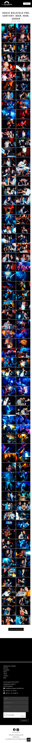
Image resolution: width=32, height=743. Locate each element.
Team (5, 674)
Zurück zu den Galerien (16, 629)
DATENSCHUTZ (16, 735)
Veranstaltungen (9, 666)
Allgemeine (16, 739)
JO (4, 678)
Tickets (27, 3)
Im (16, 737)
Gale (6, 670)
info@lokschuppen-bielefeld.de (14, 688)
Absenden (24, 720)
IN (5, 672)
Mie (5, 668)
